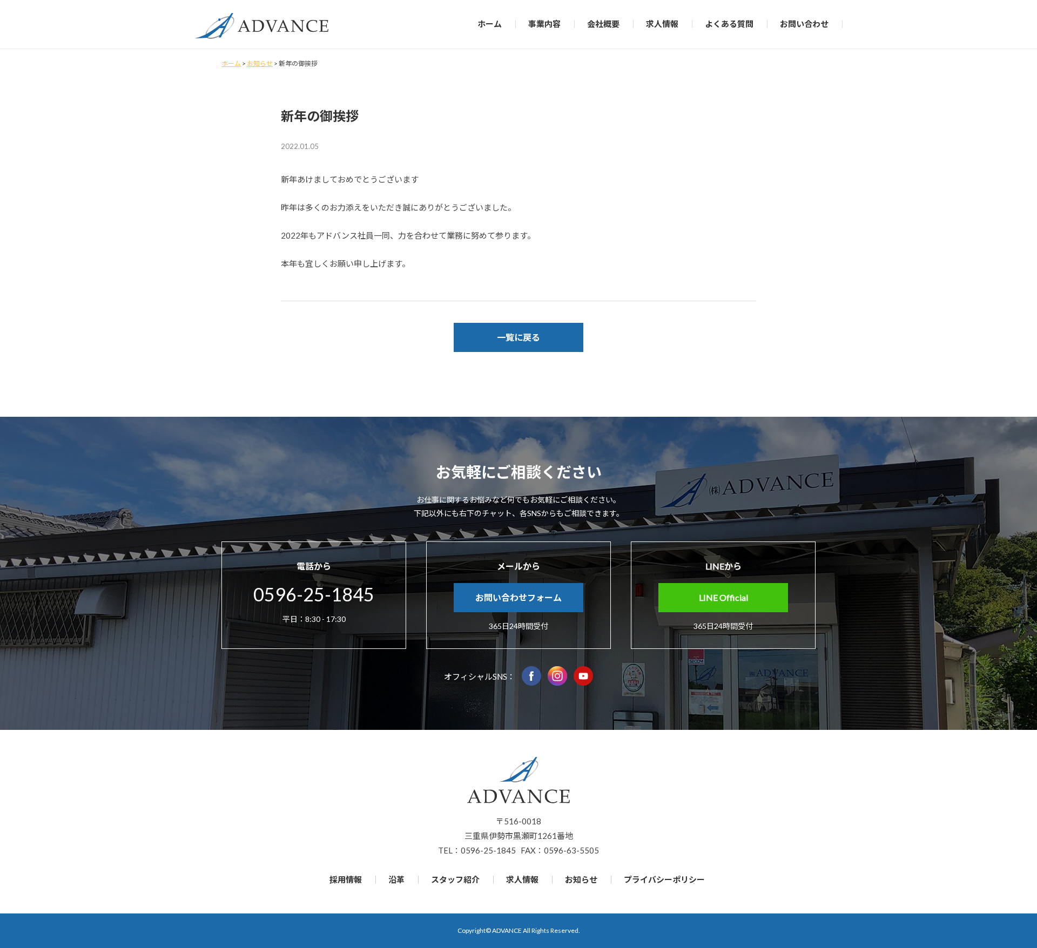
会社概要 (603, 24)
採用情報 (345, 879)
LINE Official (723, 597)
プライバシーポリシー (664, 879)
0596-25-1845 (313, 594)
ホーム (489, 24)
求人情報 (662, 24)
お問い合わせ (804, 24)
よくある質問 (729, 24)
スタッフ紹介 (455, 879)
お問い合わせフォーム (518, 597)
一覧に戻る (518, 337)
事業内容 (544, 24)
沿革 (396, 879)
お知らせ (581, 879)
